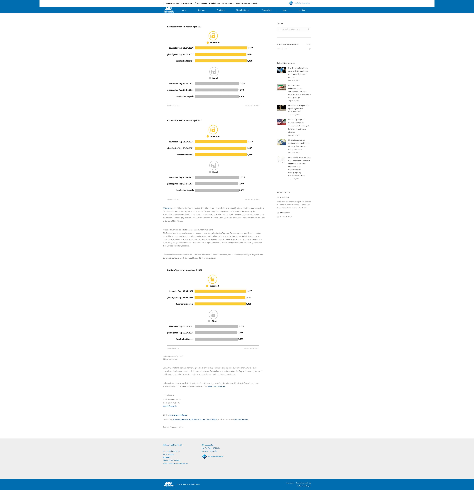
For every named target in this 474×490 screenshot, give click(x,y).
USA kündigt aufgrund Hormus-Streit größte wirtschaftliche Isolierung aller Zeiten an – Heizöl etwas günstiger (299, 126)
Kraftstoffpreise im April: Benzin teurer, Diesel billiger (195, 419)
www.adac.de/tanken (216, 386)
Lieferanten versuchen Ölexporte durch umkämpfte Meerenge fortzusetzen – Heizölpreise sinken (298, 144)
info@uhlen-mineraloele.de (247, 3)
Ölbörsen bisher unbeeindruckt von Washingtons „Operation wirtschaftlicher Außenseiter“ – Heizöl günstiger (299, 91)
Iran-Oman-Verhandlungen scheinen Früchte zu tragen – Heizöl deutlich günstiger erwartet (298, 72)
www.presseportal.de (178, 415)
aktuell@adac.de (170, 406)
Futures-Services (241, 419)
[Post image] (281, 70)
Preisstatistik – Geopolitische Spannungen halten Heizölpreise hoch (298, 108)
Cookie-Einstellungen (304, 486)
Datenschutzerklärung (303, 483)
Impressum (290, 483)
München (167, 208)
